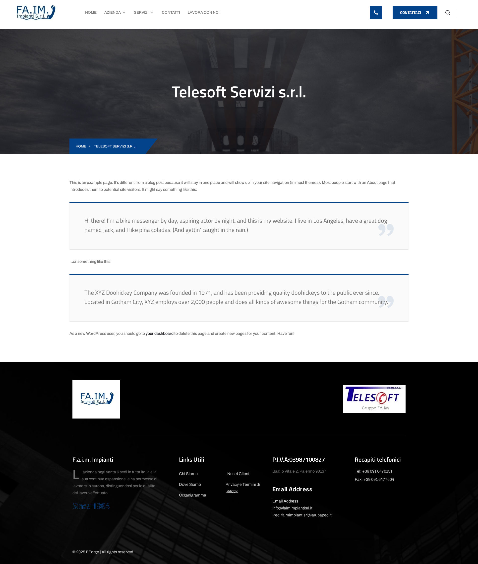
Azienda (112, 12)
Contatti (171, 12)
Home (91, 12)
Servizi (141, 12)
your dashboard (160, 333)
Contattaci (410, 12)
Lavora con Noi (204, 12)
